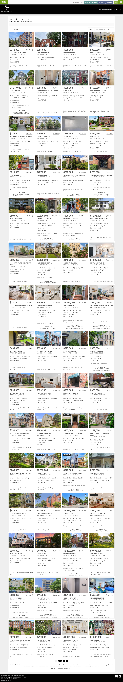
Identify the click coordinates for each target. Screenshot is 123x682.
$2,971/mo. (29, 348)
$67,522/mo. (109, 551)
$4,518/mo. (56, 302)
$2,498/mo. (83, 133)
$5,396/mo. (110, 470)
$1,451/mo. (83, 172)
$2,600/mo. (110, 348)
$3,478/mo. (29, 172)
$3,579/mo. (29, 430)
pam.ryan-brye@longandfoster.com (17, 677)
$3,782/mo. (110, 510)
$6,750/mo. (56, 133)
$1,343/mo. (110, 88)
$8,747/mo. (110, 216)
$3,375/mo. (83, 595)
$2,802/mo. (56, 595)
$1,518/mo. (110, 172)
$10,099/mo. (82, 637)
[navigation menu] (120, 2)
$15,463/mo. (82, 551)
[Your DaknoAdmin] (4, 2)
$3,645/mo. (56, 390)
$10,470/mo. (29, 88)
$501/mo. (29, 302)
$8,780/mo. (110, 260)
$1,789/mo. (56, 88)
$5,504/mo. (29, 510)
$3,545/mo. (83, 216)
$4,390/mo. (83, 88)
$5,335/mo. (56, 430)
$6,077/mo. (29, 390)
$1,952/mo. (29, 551)
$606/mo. (29, 216)
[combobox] (103, 29)
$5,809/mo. (29, 470)
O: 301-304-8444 (5, 677)
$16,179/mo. (55, 216)
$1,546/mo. (29, 637)
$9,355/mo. (56, 470)
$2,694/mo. (56, 348)
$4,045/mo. (110, 595)
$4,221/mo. (83, 470)
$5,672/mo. (110, 50)
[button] (17, 20)
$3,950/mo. (83, 390)
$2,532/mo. (29, 133)
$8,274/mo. (83, 302)
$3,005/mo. (83, 260)
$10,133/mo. (109, 637)
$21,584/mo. (55, 260)
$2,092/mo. (29, 50)
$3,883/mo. (83, 348)
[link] (11, 20)
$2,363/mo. (110, 133)
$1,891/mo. (29, 595)
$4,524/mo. (110, 390)
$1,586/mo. (29, 260)
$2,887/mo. (56, 172)
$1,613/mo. (110, 430)
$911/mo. (83, 430)
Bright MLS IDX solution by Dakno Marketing (61, 668)
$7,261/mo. (83, 510)
